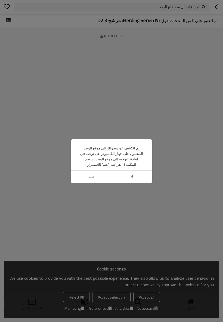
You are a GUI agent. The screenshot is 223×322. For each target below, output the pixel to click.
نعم (91, 177)
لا (132, 177)
